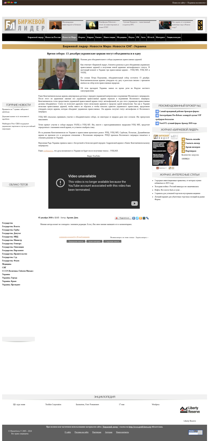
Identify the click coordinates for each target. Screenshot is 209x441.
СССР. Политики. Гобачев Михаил (17, 271)
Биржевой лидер (35, 37)
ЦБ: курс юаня (19, 404)
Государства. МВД (10, 237)
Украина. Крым (9, 281)
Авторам (108, 432)
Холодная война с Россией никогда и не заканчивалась (177, 186)
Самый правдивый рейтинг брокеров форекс (179, 111)
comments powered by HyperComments (74, 237)
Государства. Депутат (11, 233)
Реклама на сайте (81, 432)
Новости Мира (69, 37)
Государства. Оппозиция (13, 247)
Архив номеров (192, 147)
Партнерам (190, 151)
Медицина (122, 37)
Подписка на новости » (196, 3)
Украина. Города (9, 278)
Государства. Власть (11, 226)
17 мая (121, 404)
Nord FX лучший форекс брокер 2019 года (178, 123)
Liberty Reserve (190, 421)
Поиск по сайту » (179, 3)
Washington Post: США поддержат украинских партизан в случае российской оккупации (18, 126)
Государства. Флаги (10, 261)
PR (137, 37)
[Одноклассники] (140, 218)
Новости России (53, 37)
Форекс (81, 37)
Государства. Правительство (14, 254)
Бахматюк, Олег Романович (87, 404)
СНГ (4, 267)
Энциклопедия (174, 37)
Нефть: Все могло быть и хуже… (168, 190)
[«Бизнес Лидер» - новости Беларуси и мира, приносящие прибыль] (12, 3)
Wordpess (156, 404)
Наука (132, 37)
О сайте (68, 432)
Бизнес (98, 37)
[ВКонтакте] (134, 218)
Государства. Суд (9, 257)
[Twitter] (137, 218)
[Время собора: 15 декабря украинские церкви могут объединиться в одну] (58, 89)
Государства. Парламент (13, 250)
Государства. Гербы (10, 230)
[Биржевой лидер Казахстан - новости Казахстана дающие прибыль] (15, 3)
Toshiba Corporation (53, 404)
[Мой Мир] (144, 218)
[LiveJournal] (147, 218)
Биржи (90, 37)
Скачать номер (192, 143)
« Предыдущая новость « (76, 241)
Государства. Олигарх (11, 243)
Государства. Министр (12, 240)
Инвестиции (109, 37)
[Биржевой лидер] (24, 31)
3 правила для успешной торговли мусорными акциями (177, 193)
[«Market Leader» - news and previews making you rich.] (5, 3)
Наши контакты (122, 432)
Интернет (160, 37)
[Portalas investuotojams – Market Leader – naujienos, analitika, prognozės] (8, 3)
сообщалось (48, 151)
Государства (7, 223)
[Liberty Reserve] (190, 418)
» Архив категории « (94, 241)
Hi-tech (150, 37)
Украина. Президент (11, 285)
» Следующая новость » (112, 241)
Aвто (143, 37)
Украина (6, 274)
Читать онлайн (192, 139)
